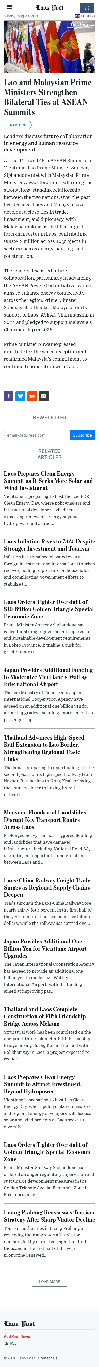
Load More (49, 1281)
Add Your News (17, 1336)
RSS (13, 1343)
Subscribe (82, 435)
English (88, 16)
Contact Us (48, 1358)
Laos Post (49, 7)
